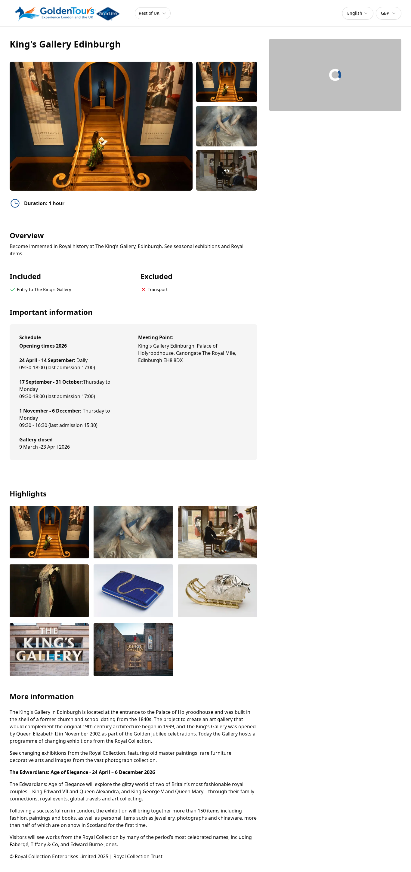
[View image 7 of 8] (49, 650)
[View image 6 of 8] (217, 591)
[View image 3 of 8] (217, 533)
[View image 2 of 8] (226, 126)
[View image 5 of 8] (133, 591)
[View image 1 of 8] (226, 82)
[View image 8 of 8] (133, 650)
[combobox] (357, 13)
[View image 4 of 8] (49, 591)
